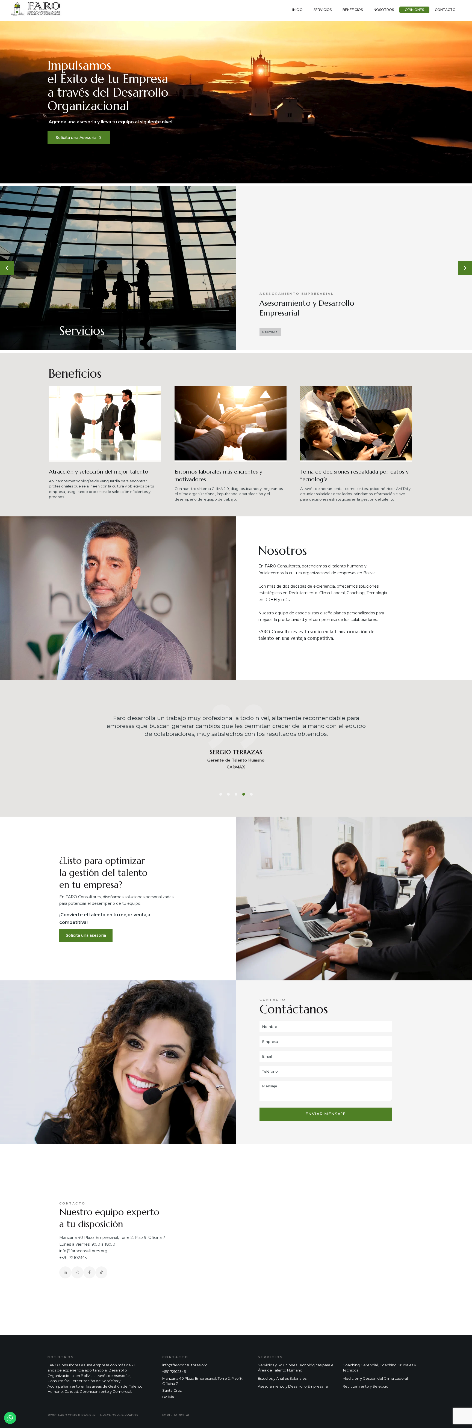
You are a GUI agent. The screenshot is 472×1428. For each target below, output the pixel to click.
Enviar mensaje (325, 1113)
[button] (270, 332)
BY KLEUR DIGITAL (176, 1415)
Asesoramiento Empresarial (296, 294)
